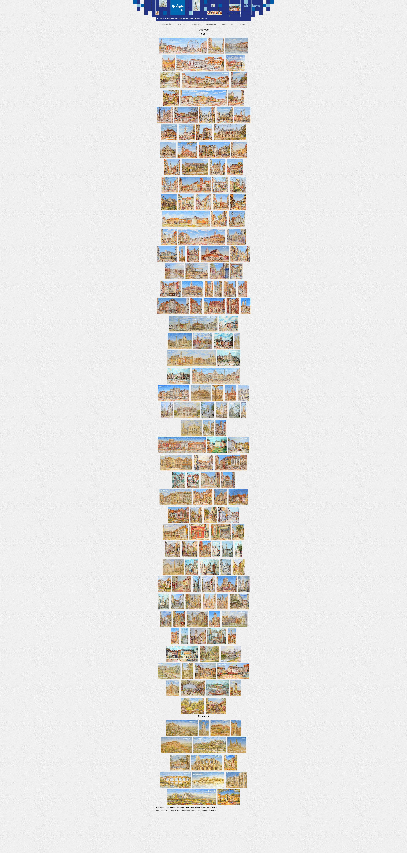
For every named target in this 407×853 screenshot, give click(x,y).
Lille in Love (227, 24)
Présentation (166, 24)
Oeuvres (195, 24)
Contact (243, 24)
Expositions (210, 24)
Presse (181, 24)
